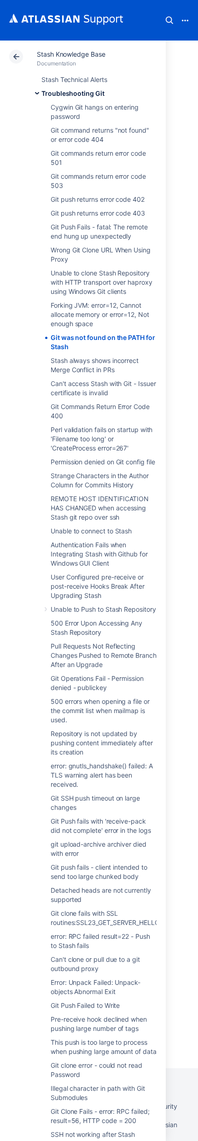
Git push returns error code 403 (98, 213)
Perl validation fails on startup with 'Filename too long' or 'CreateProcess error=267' (101, 439)
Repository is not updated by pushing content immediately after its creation (102, 743)
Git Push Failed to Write (85, 1005)
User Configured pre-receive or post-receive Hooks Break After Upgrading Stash (98, 586)
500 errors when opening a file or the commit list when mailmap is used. (100, 710)
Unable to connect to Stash (91, 531)
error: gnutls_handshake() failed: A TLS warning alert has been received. (102, 775)
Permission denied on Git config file (103, 462)
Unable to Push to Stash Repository (103, 609)
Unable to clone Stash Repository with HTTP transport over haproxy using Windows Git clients (101, 282)
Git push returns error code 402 (98, 199)
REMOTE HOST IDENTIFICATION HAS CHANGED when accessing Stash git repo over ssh (100, 508)
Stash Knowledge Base (71, 54)
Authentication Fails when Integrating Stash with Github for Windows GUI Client (99, 554)
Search (169, 20)
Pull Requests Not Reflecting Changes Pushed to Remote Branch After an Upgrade (104, 655)
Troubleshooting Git (73, 93)
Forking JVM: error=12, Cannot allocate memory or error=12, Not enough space (100, 314)
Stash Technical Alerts (74, 79)
